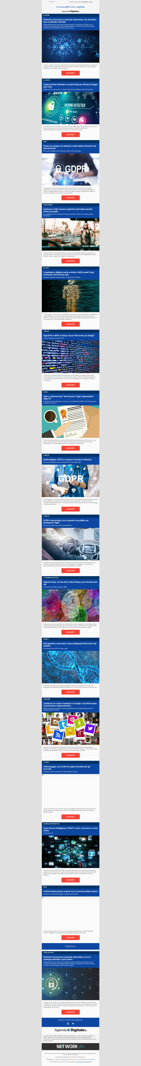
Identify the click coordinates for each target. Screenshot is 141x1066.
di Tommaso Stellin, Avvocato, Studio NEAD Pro (57, 525)
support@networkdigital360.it (84, 1062)
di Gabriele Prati (48, 833)
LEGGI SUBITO (70, 73)
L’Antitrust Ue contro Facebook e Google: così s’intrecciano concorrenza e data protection (70, 704)
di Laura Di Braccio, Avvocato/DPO (53, 338)
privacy (65, 1059)
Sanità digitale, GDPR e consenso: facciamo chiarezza (67, 459)
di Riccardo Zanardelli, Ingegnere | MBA (55, 587)
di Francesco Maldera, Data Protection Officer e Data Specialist (62, 151)
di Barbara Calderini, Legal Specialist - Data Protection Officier (61, 277)
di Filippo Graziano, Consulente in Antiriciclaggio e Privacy (60, 771)
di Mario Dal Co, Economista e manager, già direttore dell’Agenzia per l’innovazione (68, 89)
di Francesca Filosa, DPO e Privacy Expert (55, 648)
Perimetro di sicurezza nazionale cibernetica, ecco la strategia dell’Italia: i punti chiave (67, 958)
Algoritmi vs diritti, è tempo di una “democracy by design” (69, 335)
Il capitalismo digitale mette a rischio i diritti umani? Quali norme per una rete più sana (68, 273)
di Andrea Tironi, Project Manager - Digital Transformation (60, 894)
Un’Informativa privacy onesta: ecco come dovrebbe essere (70, 891)
